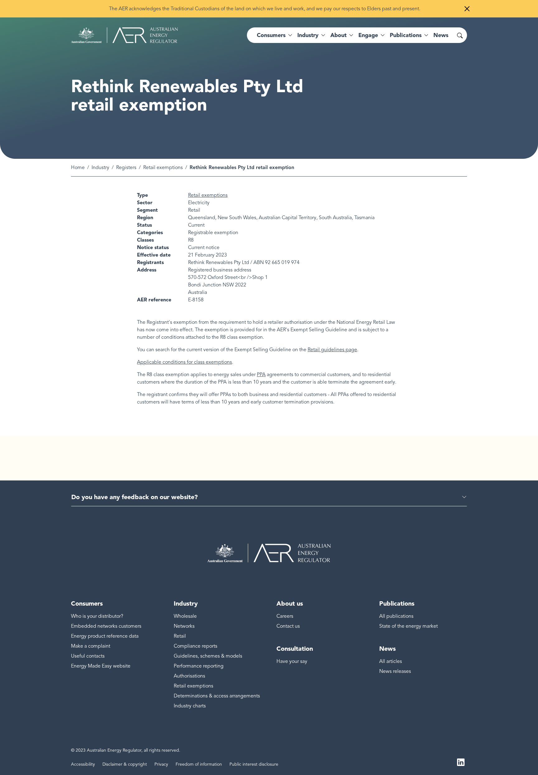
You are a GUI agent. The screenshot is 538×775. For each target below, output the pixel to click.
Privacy (161, 764)
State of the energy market (408, 626)
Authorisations (189, 676)
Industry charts (190, 706)
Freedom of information (199, 764)
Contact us (288, 626)
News (440, 35)
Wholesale (185, 616)
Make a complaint (90, 646)
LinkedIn (461, 762)
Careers (284, 616)
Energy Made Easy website (100, 666)
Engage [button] (368, 35)
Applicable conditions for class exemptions (184, 362)
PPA (261, 374)
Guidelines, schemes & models (208, 656)
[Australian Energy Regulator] (124, 35)
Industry (100, 167)
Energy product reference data (105, 636)
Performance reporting (199, 666)
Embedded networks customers (106, 626)
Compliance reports (195, 646)
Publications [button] (406, 35)
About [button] (338, 35)
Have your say (291, 661)
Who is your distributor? (97, 616)
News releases (395, 671)
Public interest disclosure (253, 764)
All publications (396, 616)
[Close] (467, 8)
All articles (390, 661)
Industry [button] (308, 35)
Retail (180, 636)
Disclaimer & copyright (124, 764)
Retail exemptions (163, 167)
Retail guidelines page (332, 350)
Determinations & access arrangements (217, 696)
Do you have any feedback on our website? (134, 497)
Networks (184, 626)
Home (78, 167)
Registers (126, 167)
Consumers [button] (271, 35)
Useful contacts (88, 656)
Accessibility (83, 764)
